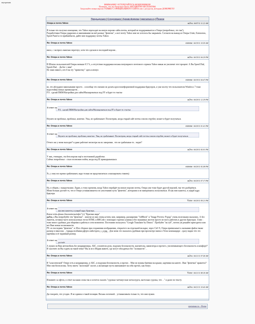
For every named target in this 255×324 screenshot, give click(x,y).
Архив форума (131, 19)
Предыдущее (98, 19)
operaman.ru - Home (197, 306)
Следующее (115, 19)
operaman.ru (148, 19)
